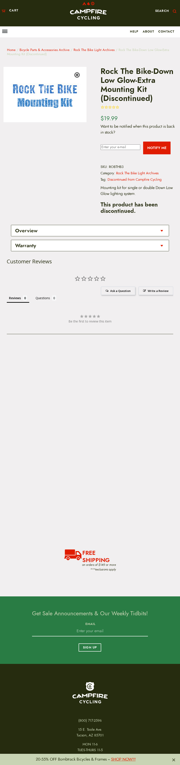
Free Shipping (96, 556)
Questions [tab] (43, 298)
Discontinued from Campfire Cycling (135, 179)
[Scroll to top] (7, 749)
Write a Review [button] (158, 291)
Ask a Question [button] (120, 291)
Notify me (156, 147)
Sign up (90, 647)
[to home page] (88, 10)
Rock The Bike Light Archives (94, 50)
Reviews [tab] (15, 298)
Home (11, 50)
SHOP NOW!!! (123, 759)
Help (134, 31)
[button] (77, 75)
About (148, 31)
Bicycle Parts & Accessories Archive (45, 50)
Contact (166, 31)
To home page (90, 692)
